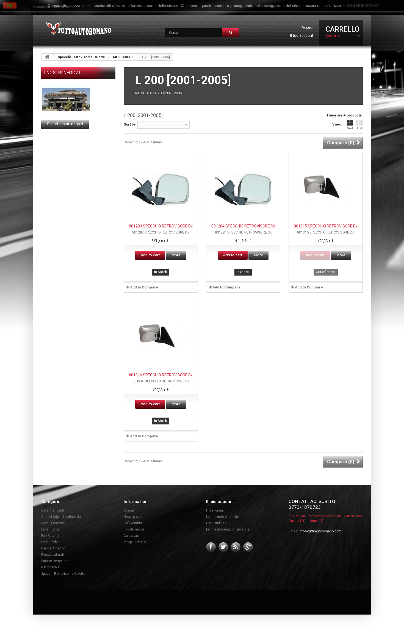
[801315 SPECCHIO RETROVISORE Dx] (325, 189)
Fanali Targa (50, 529)
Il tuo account (301, 35)
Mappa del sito (135, 542)
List (359, 128)
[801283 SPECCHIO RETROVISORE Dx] (160, 189)
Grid (350, 128)
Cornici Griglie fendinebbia (61, 517)
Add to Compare (144, 287)
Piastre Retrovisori (55, 561)
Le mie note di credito (222, 517)
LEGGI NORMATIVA (360, 5)
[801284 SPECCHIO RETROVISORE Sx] (243, 189)
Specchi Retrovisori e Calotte (81, 57)
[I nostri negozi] (78, 99)
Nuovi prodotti (134, 517)
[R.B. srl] (77, 29)
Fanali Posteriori (53, 523)
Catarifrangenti (52, 510)
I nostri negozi (62, 72)
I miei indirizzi (216, 523)
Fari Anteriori (50, 536)
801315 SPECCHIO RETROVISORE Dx (326, 226)
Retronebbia (50, 567)
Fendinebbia (50, 542)
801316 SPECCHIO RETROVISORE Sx (161, 375)
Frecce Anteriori (53, 548)
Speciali (129, 510)
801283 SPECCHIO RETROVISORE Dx (161, 226)
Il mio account (220, 501)
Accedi (307, 27)
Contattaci (132, 536)
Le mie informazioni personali (228, 529)
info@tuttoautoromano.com (320, 531)
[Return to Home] (47, 57)
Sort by (130, 124)
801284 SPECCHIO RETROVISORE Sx (243, 226)
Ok (9, 5)
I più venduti (133, 523)
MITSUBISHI (123, 57)
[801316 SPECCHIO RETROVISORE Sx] (160, 337)
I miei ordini (215, 510)
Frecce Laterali (52, 555)
